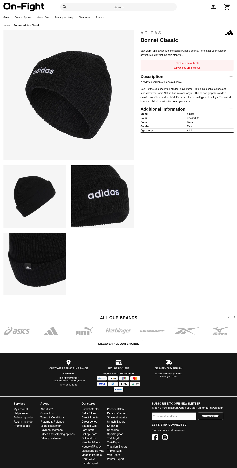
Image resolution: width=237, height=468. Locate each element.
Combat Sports (23, 17)
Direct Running (91, 417)
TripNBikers (114, 451)
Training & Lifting (64, 17)
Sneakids (113, 430)
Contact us (68, 373)
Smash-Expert (116, 421)
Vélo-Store (113, 455)
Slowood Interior (117, 417)
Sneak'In (112, 426)
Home (6, 25)
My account (21, 409)
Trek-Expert (114, 442)
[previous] (228, 318)
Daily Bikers (89, 413)
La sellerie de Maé (93, 451)
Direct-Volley (89, 421)
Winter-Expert (115, 459)
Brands (100, 17)
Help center (21, 413)
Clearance (84, 17)
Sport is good (115, 434)
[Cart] (227, 6)
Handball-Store (91, 442)
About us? (46, 409)
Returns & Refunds (52, 421)
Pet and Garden (116, 413)
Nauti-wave (89, 459)
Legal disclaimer (50, 426)
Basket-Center (90, 409)
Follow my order (23, 417)
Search (119, 7)
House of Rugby (91, 446)
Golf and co (89, 438)
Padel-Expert (90, 463)
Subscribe (210, 416)
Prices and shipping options (57, 434)
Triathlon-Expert (117, 446)
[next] (234, 318)
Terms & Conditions (52, 417)
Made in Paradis (92, 455)
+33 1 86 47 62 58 (68, 384)
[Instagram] (165, 438)
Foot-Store (88, 430)
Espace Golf (89, 426)
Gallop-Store (89, 434)
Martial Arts (43, 17)
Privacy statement (51, 438)
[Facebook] (155, 438)
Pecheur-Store (116, 409)
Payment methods (51, 430)
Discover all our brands (118, 344)
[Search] (64, 7)
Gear (6, 17)
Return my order (23, 421)
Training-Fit (114, 438)
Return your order (168, 376)
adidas (151, 32)
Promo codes (22, 426)
